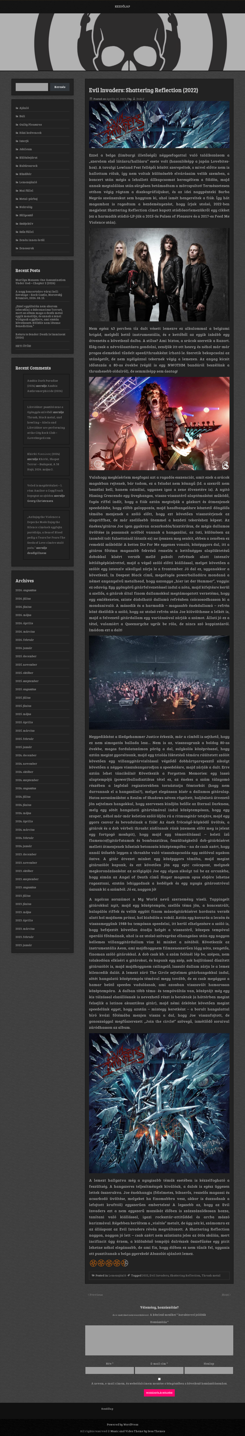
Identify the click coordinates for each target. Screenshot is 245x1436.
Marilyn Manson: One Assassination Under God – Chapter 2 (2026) (41, 281)
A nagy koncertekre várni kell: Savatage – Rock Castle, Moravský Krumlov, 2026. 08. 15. (39, 294)
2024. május (23, 813)
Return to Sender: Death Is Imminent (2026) (40, 335)
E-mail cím (159, 1363)
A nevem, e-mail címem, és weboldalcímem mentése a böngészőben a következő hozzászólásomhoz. (159, 1383)
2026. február (25, 640)
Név (110, 1363)
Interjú (24, 141)
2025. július (23, 697)
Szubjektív (26, 223)
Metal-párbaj (28, 199)
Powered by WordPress (122, 1424)
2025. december (26, 656)
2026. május (23, 615)
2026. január (24, 648)
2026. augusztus (26, 590)
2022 (145, 1275)
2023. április (24, 920)
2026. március (25, 631)
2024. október (24, 772)
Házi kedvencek (30, 133)
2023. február (25, 937)
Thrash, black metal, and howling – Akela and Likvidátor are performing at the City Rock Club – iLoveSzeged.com (46, 427)
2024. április (24, 821)
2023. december (26, 854)
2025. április (24, 722)
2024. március (25, 829)
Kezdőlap (122, 6)
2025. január (24, 747)
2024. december (26, 755)
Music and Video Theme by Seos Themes (137, 1431)
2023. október (24, 871)
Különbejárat (28, 157)
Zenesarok (26, 248)
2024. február (25, 838)
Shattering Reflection (185, 1275)
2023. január (24, 945)
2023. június (23, 904)
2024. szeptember (27, 780)
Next (225, 1294)
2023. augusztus (26, 887)
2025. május (23, 714)
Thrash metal (211, 1275)
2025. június (23, 706)
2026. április (24, 623)
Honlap (209, 1363)
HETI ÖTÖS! (23, 346)
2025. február (25, 739)
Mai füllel (26, 190)
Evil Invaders (159, 1275)
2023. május (23, 912)
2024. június (23, 805)
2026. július (23, 598)
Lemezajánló (117, 1275)
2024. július (23, 796)
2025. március (25, 730)
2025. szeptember (27, 681)
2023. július (23, 895)
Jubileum (25, 149)
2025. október (24, 673)
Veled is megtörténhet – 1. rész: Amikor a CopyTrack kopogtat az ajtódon (45, 490)
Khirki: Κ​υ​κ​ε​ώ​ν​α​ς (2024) (43, 454)
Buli (22, 116)
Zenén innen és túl (32, 240)
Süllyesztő (26, 215)
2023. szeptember (27, 879)
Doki (139, 99)
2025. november (26, 664)
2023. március (25, 928)
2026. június (23, 607)
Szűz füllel (26, 232)
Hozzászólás (159, 1322)
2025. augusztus (26, 689)
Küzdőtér (25, 174)
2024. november (26, 763)
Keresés (59, 87)
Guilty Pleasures (30, 124)
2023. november (26, 862)
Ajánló (24, 108)
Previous (96, 1294)
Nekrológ (25, 207)
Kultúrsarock (28, 166)
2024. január (24, 846)
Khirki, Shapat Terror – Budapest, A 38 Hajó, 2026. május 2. (43, 464)
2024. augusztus (26, 788)
